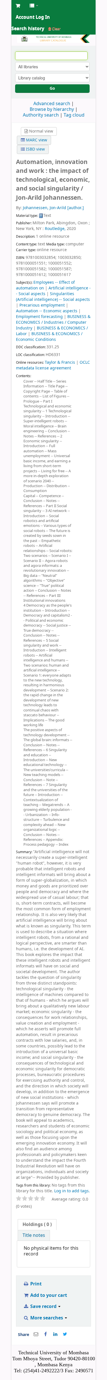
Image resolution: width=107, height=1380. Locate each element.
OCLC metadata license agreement (53, 365)
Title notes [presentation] (34, 1235)
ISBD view (35, 149)
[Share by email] (36, 1334)
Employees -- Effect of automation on (45, 285)
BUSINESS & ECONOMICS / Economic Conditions (49, 337)
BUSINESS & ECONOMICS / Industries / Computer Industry (53, 322)
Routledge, (55, 229)
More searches (46, 1318)
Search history (27, 28)
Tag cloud (74, 115)
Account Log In (33, 17)
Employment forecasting (39, 317)
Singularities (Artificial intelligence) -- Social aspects (53, 297)
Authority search (41, 115)
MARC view (36, 140)
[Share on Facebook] (46, 1334)
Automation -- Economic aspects (46, 311)
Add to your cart (48, 1295)
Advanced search (51, 103)
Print (35, 1284)
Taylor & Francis (60, 362)
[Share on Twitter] (65, 1334)
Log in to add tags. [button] (72, 1191)
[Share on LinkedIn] (55, 1334)
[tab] (37, 1224)
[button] (17, 5)
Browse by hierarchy (52, 109)
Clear (55, 28)
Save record (43, 1306)
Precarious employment (42, 305)
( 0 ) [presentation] (37, 1224)
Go (52, 88)
